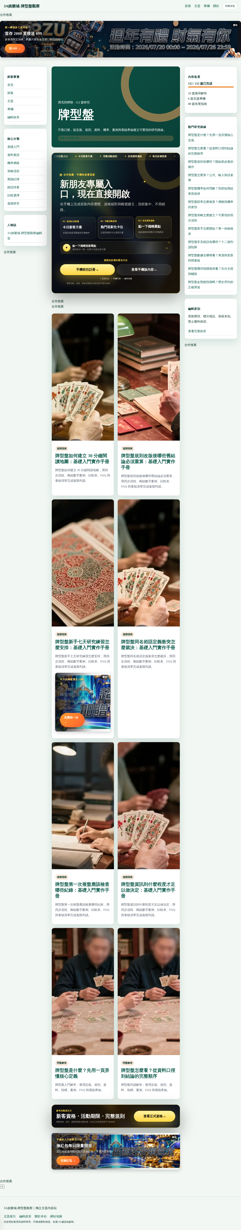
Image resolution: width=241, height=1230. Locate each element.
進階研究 (13, 203)
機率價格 (13, 163)
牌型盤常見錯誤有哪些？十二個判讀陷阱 (210, 244)
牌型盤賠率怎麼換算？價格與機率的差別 (210, 204)
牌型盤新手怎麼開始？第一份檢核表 (210, 231)
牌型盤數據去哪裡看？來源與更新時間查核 (210, 258)
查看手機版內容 (144, 269)
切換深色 (230, 6)
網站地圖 (56, 1216)
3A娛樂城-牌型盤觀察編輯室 (24, 235)
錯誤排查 (13, 187)
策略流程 (13, 171)
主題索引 (10, 1216)
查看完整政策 (197, 331)
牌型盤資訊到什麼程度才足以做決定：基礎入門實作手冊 (148, 890)
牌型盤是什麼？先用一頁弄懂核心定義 (210, 137)
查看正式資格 (154, 1116)
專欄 (207, 6)
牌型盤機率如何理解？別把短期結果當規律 (210, 191)
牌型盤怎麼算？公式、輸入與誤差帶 (210, 177)
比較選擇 (13, 195)
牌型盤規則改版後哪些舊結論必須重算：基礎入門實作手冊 (148, 461)
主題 (197, 6)
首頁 (10, 84)
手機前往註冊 (87, 269)
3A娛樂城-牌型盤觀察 (22, 6)
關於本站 (41, 1216)
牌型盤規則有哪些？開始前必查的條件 (210, 164)
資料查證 (13, 154)
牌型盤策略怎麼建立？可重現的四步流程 (210, 218)
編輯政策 (13, 117)
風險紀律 (13, 179)
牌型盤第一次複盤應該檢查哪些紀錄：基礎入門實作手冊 (82, 890)
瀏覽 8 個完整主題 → (71, 138)
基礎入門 (13, 146)
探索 (188, 6)
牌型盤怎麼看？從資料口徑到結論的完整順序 (210, 151)
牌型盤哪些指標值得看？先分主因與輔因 (210, 271)
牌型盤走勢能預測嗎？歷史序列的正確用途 (210, 284)
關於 (216, 6)
